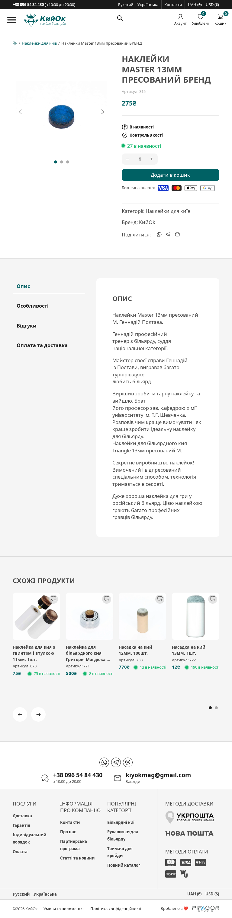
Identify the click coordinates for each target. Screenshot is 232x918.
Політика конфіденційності (115, 908)
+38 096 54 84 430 (77, 775)
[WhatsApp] (159, 234)
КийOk (147, 222)
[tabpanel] (157, 407)
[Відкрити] (12, 20)
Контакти (173, 4)
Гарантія (21, 825)
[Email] (177, 234)
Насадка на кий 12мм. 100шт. (135, 650)
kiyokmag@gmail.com (158, 775)
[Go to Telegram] (116, 762)
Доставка (22, 815)
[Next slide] (102, 111)
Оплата (20, 851)
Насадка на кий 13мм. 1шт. (188, 650)
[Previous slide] (20, 111)
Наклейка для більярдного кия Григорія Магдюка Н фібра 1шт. (88, 656)
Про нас (68, 831)
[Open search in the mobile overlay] (120, 18)
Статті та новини (77, 858)
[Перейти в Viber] (128, 762)
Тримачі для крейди (120, 852)
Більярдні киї (120, 822)
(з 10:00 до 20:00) (44, 4)
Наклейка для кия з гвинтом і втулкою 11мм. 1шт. (34, 653)
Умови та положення (63, 908)
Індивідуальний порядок (29, 838)
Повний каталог (123, 865)
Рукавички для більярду (122, 835)
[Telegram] (168, 234)
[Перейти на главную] (45, 20)
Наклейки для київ (39, 43)
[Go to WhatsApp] (104, 762)
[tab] (55, 161)
